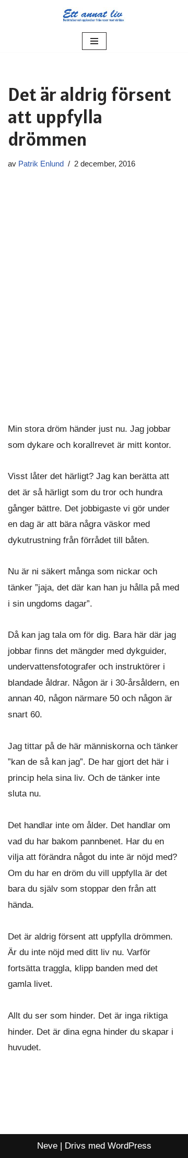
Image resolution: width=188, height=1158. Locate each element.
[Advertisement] (94, 296)
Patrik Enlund (41, 163)
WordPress (129, 1146)
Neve (47, 1146)
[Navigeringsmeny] (94, 41)
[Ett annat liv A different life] (94, 15)
